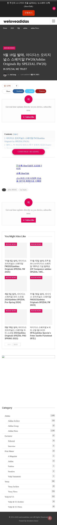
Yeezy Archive (13, 487)
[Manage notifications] (50, 518)
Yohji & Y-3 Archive (16, 502)
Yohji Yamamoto (14, 477)
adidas (7, 416)
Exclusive (8, 436)
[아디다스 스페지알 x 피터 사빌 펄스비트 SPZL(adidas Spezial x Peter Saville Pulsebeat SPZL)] (41, 317)
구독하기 (28, 13)
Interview (11, 446)
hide (15, 134)
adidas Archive (14, 421)
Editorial (11, 441)
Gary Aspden (23, 189)
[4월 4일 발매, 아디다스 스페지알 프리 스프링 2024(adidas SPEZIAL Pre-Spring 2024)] (16, 283)
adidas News (9, 48)
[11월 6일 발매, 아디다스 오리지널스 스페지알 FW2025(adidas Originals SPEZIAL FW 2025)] (16, 250)
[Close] (54, 8)
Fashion (11, 466)
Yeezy (7, 482)
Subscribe (29, 117)
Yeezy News (12, 492)
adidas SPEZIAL (12, 189)
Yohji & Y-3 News (15, 507)
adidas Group (13, 426)
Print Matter (9, 451)
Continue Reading (28, 152)
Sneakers (11, 472)
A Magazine (12, 456)
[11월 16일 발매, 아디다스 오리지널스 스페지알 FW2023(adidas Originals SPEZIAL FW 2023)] (41, 283)
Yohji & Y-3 (9, 497)
